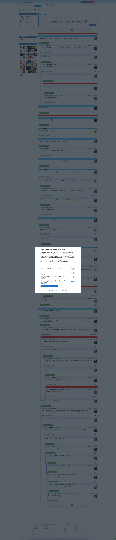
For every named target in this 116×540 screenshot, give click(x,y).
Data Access (58, 290)
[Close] (79, 250)
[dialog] (58, 270)
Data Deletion (51, 290)
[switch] (73, 269)
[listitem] (58, 266)
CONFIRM (49, 286)
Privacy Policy (64, 290)
